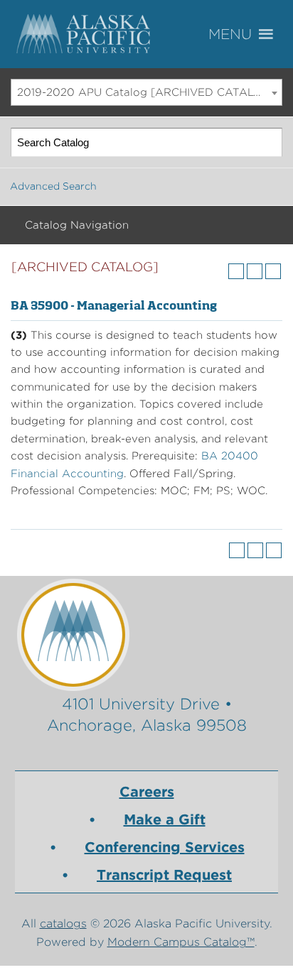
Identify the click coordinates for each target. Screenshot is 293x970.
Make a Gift (165, 819)
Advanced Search (53, 186)
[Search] (268, 142)
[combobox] (146, 92)
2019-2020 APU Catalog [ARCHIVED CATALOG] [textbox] (146, 92)
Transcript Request (164, 874)
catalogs (63, 923)
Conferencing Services (165, 847)
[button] (250, 34)
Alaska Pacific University (85, 34)
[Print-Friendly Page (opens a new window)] (254, 271)
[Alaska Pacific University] (147, 634)
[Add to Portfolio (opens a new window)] (236, 271)
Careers (146, 791)
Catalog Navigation (77, 225)
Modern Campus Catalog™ (181, 942)
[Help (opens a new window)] (273, 271)
